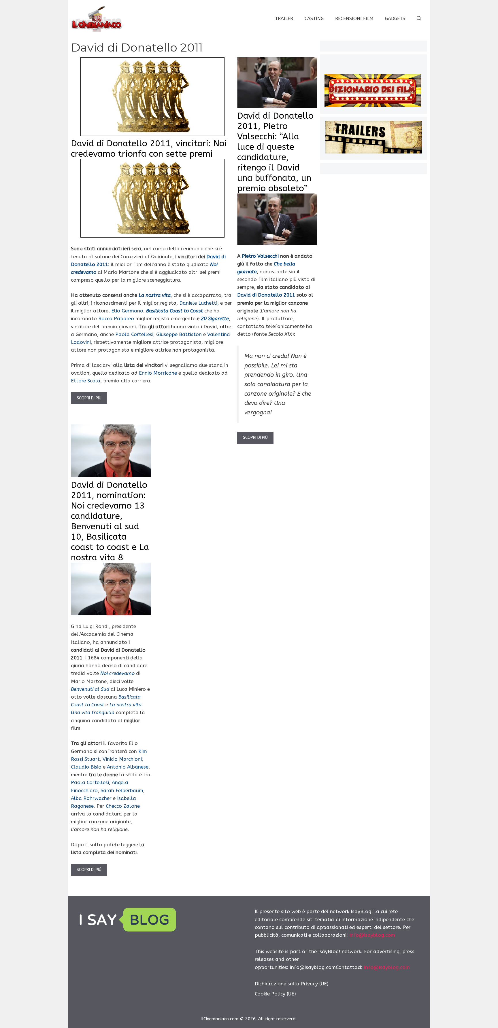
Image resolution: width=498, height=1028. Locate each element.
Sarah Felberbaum (122, 790)
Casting (314, 18)
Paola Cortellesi (134, 334)
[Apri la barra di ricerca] (419, 19)
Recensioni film (354, 18)
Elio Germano (127, 311)
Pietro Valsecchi (260, 256)
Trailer (284, 18)
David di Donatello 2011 (266, 295)
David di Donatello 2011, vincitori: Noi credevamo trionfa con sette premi (149, 148)
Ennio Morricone (158, 373)
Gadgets (395, 18)
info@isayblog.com (372, 935)
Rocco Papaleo (116, 318)
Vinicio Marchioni (122, 759)
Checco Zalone (123, 806)
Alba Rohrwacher (91, 798)
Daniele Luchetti (198, 303)
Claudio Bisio (86, 767)
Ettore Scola (85, 381)
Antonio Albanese (127, 767)
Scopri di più (89, 398)
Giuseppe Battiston (179, 334)
